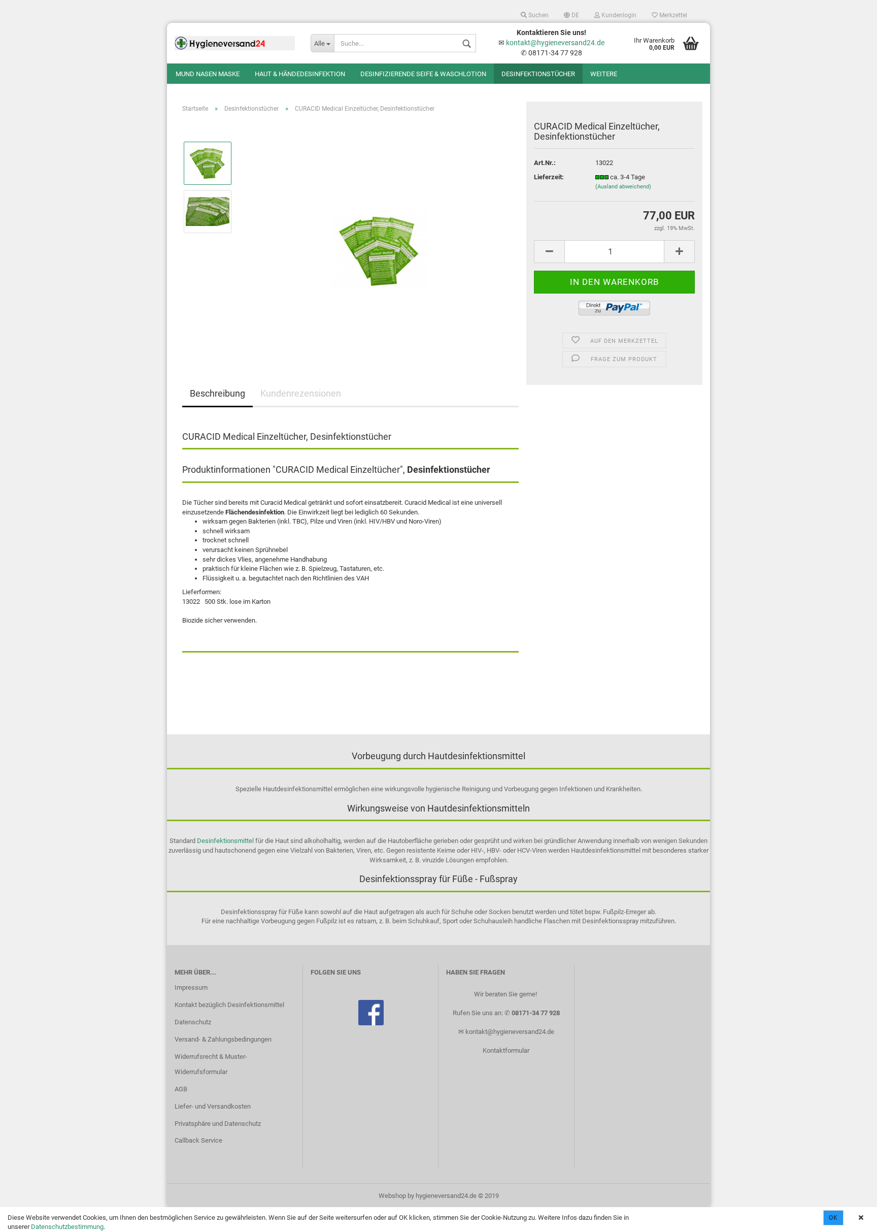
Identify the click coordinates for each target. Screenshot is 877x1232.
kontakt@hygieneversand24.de (555, 43)
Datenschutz (193, 1022)
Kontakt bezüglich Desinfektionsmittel (229, 1005)
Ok (833, 1217)
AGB (181, 1089)
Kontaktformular (506, 1050)
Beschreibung (217, 393)
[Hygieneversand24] (235, 43)
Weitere (603, 74)
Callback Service (198, 1140)
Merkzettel (672, 15)
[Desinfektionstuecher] (379, 235)
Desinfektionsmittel (225, 841)
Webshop (392, 1195)
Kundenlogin (618, 15)
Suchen (538, 15)
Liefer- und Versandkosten (213, 1106)
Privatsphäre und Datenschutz (218, 1123)
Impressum (191, 987)
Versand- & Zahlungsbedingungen (223, 1039)
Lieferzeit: (549, 177)
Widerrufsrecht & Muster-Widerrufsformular (211, 1064)
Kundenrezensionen (300, 393)
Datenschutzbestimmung (67, 1226)
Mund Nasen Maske (208, 74)
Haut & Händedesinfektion (300, 74)
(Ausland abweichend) (623, 186)
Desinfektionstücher (538, 74)
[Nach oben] (849, 1216)
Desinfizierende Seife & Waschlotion (423, 74)
